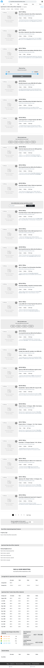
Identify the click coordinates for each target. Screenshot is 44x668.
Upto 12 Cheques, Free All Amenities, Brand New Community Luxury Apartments (30, 272)
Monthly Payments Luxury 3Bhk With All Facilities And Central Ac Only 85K (30, 88)
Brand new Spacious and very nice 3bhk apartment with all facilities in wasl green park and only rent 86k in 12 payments (30, 154)
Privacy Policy (28, 663)
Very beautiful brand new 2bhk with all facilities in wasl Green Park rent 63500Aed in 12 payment (30, 338)
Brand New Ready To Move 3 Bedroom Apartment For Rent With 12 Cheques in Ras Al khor (30, 190)
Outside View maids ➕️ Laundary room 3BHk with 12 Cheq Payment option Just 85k (30, 356)
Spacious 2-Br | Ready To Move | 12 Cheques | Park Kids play (30, 484)
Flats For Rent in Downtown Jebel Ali (7, 557)
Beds (33, 4)
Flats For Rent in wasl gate (5, 560)
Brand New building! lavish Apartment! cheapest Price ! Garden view (30, 502)
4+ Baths (30, 326)
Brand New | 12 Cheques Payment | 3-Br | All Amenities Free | (30, 447)
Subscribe (30, 205)
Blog (8, 663)
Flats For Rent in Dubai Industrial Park (7, 550)
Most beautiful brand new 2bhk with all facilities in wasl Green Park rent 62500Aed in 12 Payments (30, 172)
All (3, 4)
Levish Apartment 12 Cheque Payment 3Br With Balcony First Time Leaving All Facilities (30, 124)
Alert (11, 666)
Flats (18, 4)
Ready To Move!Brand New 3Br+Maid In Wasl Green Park (30, 106)
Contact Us (12, 663)
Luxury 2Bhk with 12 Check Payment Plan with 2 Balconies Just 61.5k (30, 308)
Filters (40, 4)
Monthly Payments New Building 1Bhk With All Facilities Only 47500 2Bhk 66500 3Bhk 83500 (30, 55)
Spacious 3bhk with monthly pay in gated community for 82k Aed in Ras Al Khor (30, 374)
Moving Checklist (35, 663)
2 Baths (18, 326)
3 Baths (24, 326)
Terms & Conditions (20, 663)
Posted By (26, 4)
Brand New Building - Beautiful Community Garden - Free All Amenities (30, 290)
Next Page (29, 515)
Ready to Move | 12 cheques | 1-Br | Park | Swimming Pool (30, 429)
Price (11, 4)
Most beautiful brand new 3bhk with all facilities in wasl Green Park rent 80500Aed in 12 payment (30, 254)
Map (42, 6)
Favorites (33, 666)
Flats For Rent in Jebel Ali (5, 553)
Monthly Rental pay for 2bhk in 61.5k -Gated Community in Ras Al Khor (30, 465)
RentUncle (2, 2)
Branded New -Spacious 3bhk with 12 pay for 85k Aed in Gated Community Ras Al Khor (30, 392)
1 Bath (13, 326)
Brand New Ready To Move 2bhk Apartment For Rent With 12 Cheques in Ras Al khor (30, 217)
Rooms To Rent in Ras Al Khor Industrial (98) (8, 534)
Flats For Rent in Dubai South (6, 555)
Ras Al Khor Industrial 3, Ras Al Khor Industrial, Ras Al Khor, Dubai (30, 19)
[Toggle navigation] (42, 1)
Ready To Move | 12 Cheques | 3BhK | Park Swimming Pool (30, 411)
